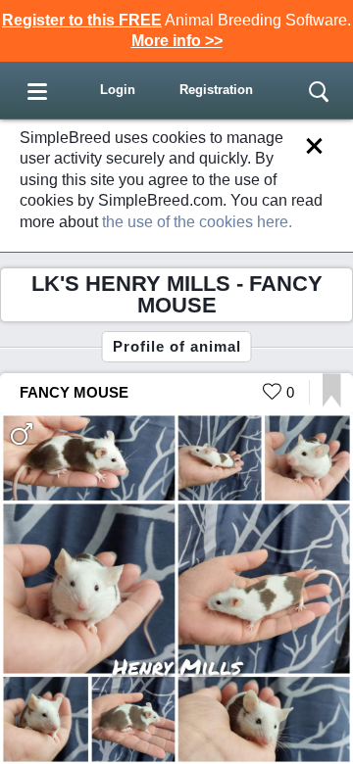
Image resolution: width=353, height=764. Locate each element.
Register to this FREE (82, 20)
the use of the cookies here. (197, 222)
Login (117, 89)
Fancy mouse (74, 392)
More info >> (177, 40)
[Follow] (332, 402)
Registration (216, 89)
